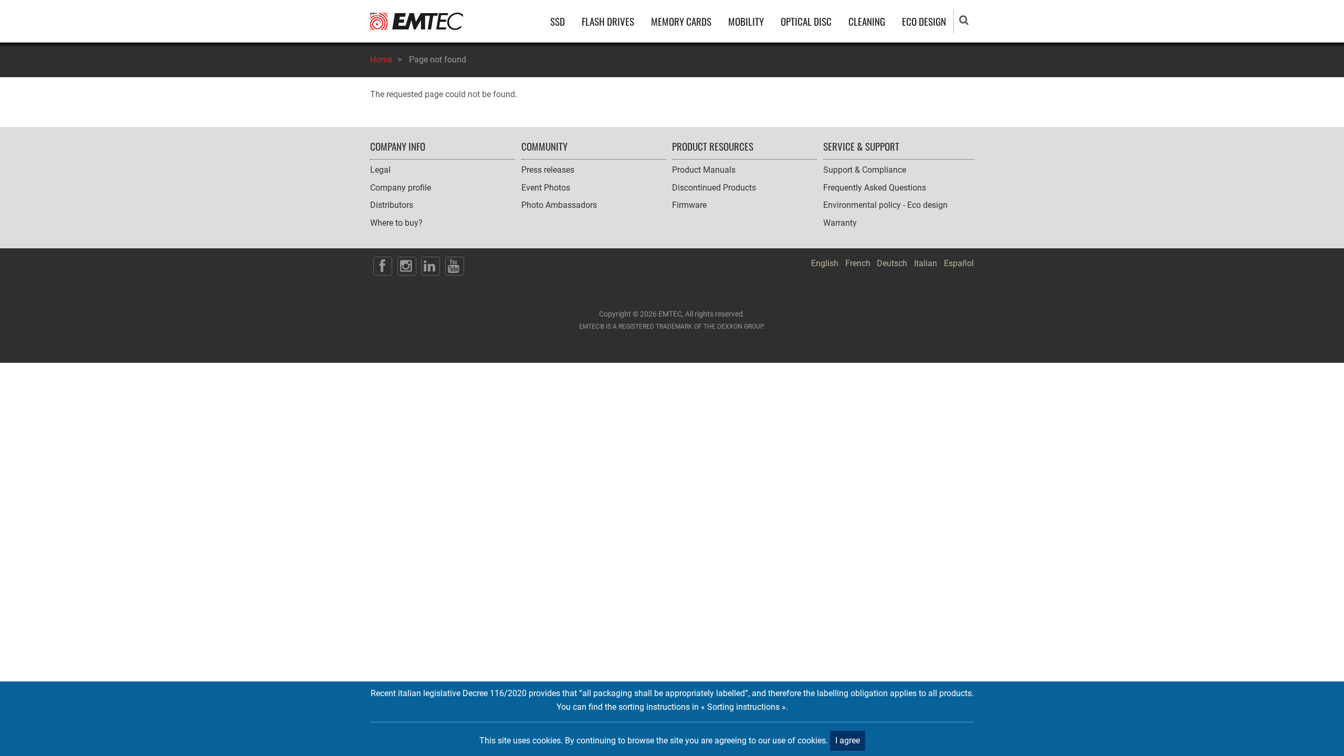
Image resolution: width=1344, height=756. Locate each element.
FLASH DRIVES (608, 21)
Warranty (840, 223)
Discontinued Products (714, 188)
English (824, 263)
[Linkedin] (430, 266)
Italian (925, 263)
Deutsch (892, 263)
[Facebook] (382, 266)
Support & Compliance (864, 170)
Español (959, 263)
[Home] (416, 21)
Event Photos (545, 188)
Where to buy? (396, 223)
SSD (557, 21)
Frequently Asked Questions (874, 188)
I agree (847, 741)
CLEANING (866, 21)
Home (381, 60)
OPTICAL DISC (806, 21)
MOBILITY (746, 21)
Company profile (400, 188)
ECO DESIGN (924, 21)
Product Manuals (704, 170)
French (857, 263)
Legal (380, 170)
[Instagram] (406, 266)
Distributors (391, 205)
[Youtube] (454, 266)
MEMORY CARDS (681, 21)
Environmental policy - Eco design (885, 205)
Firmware (689, 205)
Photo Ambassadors (559, 205)
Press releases (547, 170)
